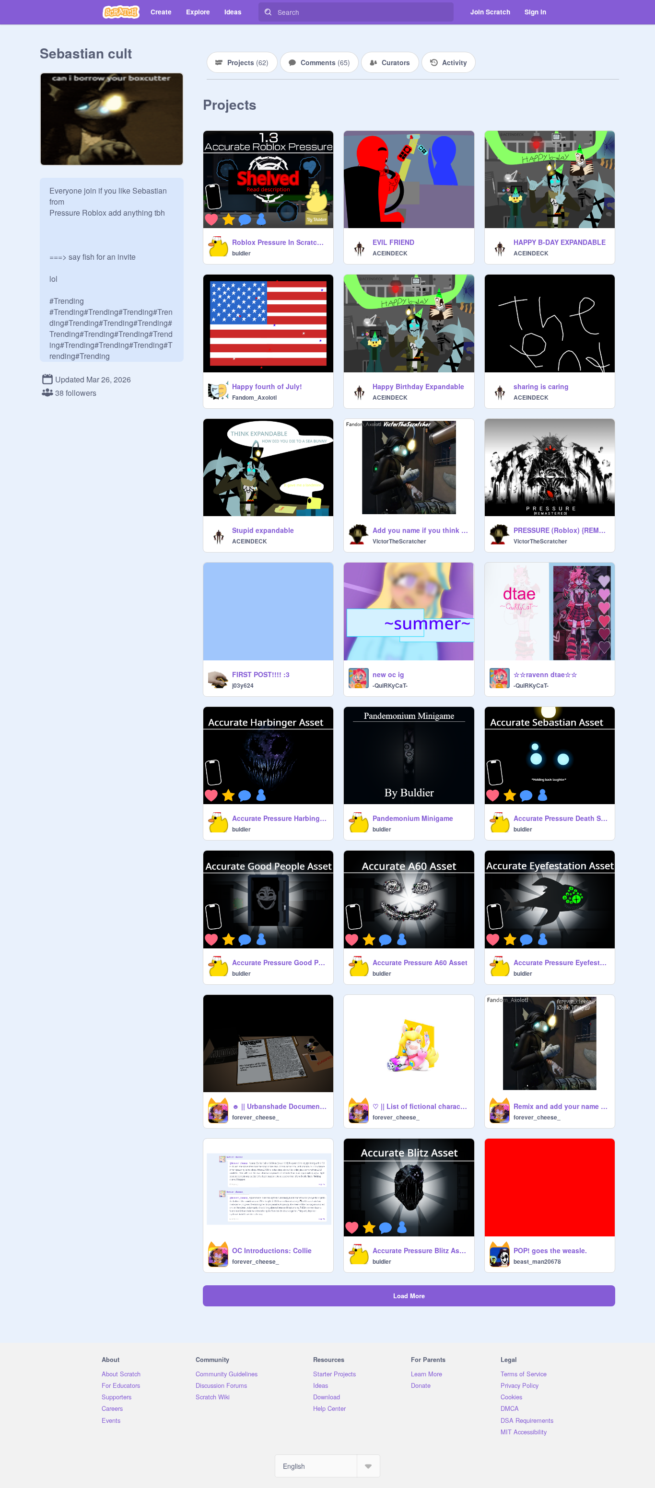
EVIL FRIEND (393, 242)
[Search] (268, 12)
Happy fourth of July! (267, 386)
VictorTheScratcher (399, 541)
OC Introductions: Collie (272, 1250)
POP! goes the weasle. (550, 1250)
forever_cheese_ (255, 1117)
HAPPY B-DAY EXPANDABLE (560, 242)
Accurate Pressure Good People (280, 962)
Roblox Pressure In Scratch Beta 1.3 (280, 242)
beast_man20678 (537, 1261)
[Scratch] (121, 12)
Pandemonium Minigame (413, 818)
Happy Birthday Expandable (418, 386)
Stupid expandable (263, 530)
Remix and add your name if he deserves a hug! (561, 1106)
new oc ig (388, 674)
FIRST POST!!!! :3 (261, 674)
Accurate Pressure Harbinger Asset (280, 818)
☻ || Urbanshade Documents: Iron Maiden (280, 1106)
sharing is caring (541, 386)
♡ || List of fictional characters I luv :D (420, 1106)
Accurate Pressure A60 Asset (420, 962)
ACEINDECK (390, 253)
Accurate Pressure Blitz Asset (420, 1250)
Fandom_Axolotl (254, 397)
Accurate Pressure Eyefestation (561, 962)
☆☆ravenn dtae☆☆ (545, 674)
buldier (241, 253)
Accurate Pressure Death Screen (561, 818)
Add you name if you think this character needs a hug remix (420, 530)
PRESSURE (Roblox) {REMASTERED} (561, 530)
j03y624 (243, 685)
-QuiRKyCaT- (390, 685)
